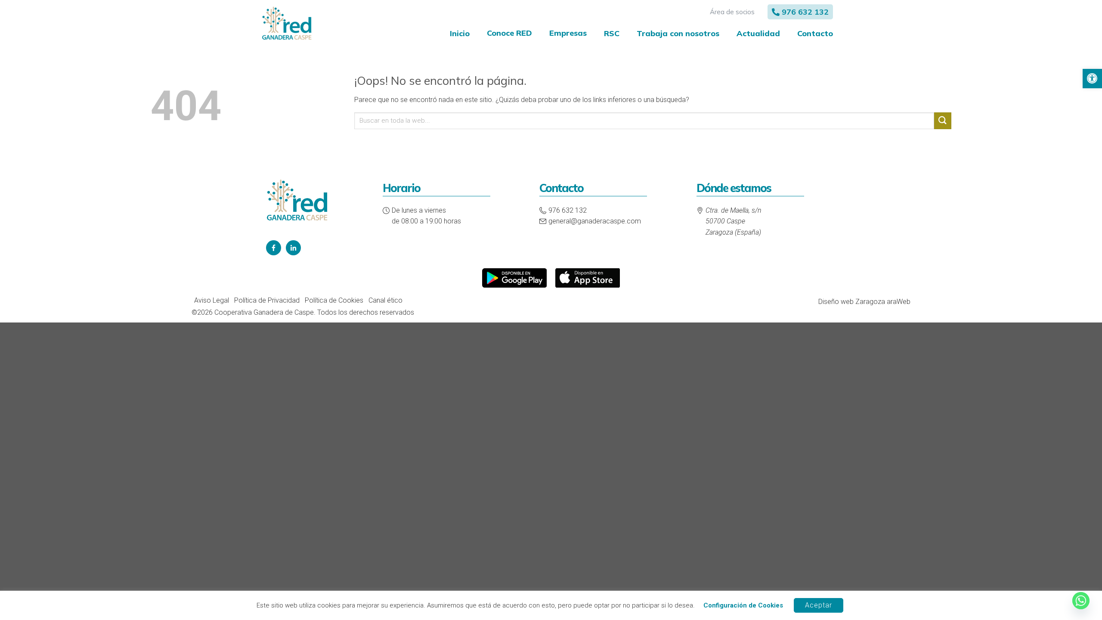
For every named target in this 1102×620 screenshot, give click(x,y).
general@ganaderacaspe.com (594, 221)
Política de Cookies (334, 300)
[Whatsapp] (1081, 600)
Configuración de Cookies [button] (743, 605)
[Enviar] (942, 120)
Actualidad (758, 33)
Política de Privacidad (267, 300)
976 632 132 (805, 12)
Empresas (568, 33)
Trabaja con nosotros (678, 33)
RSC (611, 33)
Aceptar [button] (818, 605)
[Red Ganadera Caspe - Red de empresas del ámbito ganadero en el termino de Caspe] (286, 23)
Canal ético (385, 300)
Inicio (460, 33)
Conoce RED (509, 33)
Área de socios (732, 12)
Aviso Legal (211, 300)
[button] (1092, 78)
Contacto (815, 33)
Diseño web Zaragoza (851, 302)
